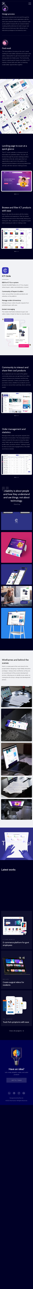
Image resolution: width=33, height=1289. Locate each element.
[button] (16, 315)
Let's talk (17, 1201)
